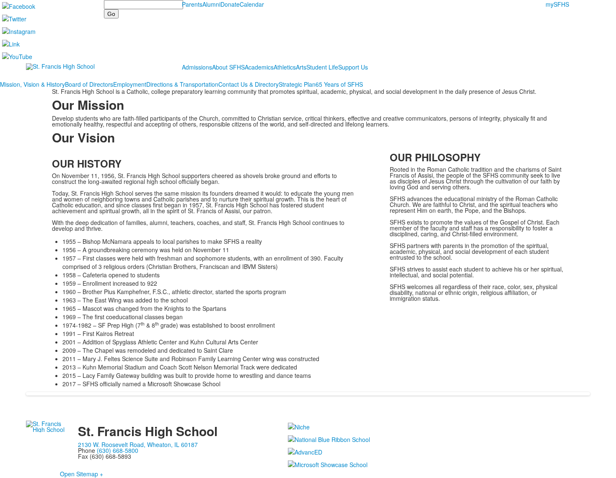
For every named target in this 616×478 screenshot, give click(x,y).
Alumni (211, 4)
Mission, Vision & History (32, 84)
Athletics (285, 67)
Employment (129, 84)
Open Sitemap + (81, 474)
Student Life (322, 67)
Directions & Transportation (182, 84)
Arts (301, 67)
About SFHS (228, 67)
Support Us (353, 67)
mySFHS (557, 4)
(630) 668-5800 (117, 450)
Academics (259, 67)
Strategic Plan (297, 84)
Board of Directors (89, 84)
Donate (230, 4)
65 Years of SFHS (339, 84)
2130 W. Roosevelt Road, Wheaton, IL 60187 (138, 444)
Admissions (197, 67)
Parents (192, 4)
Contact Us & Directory (248, 84)
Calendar (252, 4)
